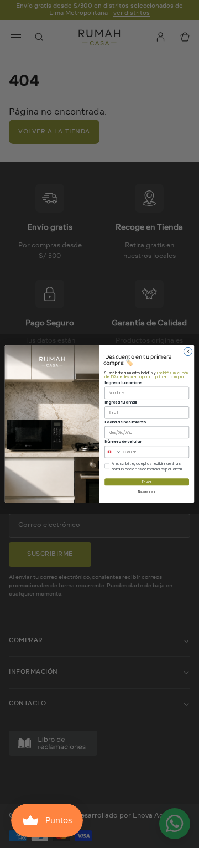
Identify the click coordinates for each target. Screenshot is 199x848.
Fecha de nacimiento (124, 422)
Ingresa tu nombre (122, 382)
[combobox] (113, 452)
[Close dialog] (188, 351)
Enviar (147, 482)
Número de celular (123, 441)
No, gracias (146, 492)
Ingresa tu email (120, 402)
